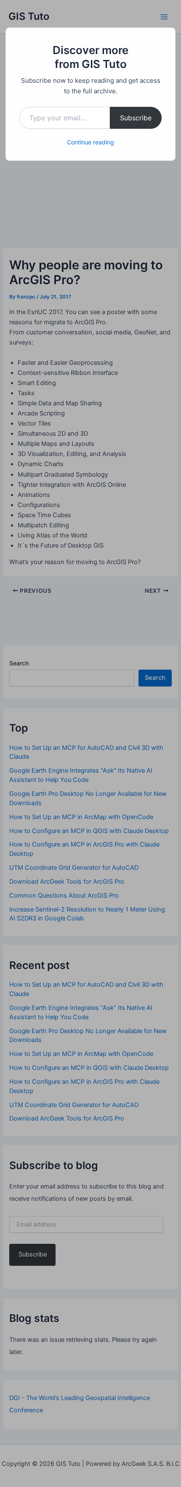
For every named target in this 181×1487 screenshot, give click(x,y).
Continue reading (90, 142)
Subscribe (136, 118)
